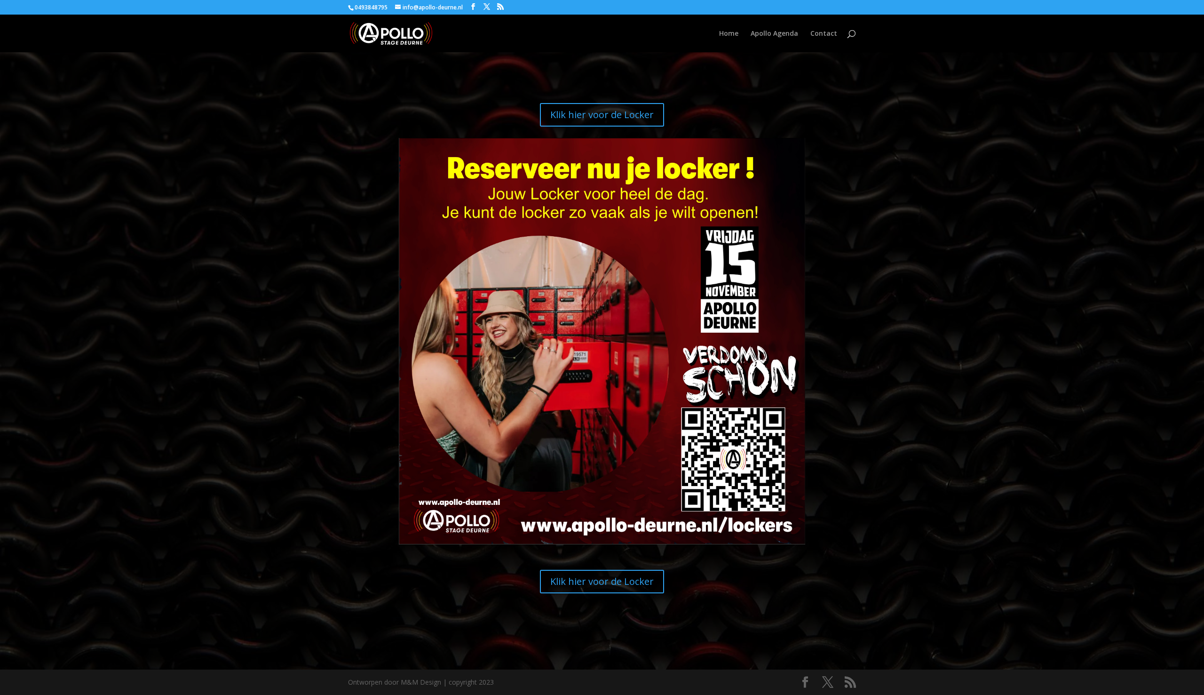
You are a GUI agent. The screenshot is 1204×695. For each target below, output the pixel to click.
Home (728, 34)
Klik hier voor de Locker (602, 114)
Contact (823, 34)
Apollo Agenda (774, 34)
